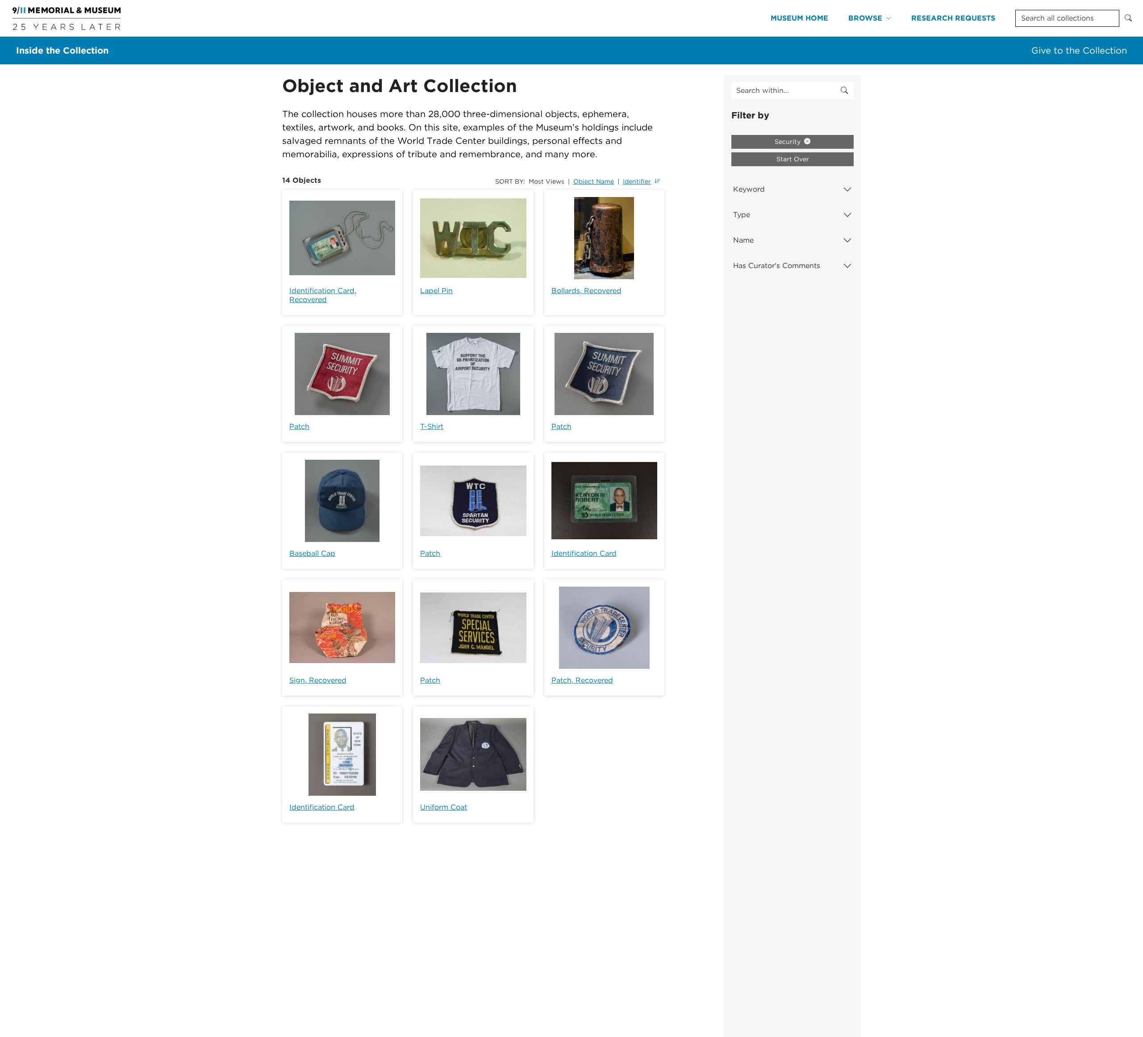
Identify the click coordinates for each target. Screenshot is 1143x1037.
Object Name (593, 181)
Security (788, 141)
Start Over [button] (792, 159)
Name (743, 240)
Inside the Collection (62, 50)
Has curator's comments (776, 265)
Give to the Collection (1079, 50)
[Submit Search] (1128, 18)
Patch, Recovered (582, 680)
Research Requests (953, 18)
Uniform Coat (443, 807)
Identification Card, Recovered (322, 295)
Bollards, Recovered (586, 290)
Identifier (637, 181)
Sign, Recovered (317, 680)
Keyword (749, 189)
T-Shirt (431, 426)
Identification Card (584, 553)
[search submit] (844, 90)
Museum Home (799, 18)
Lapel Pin (436, 290)
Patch (299, 426)
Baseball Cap (312, 553)
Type (741, 214)
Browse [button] (865, 18)
